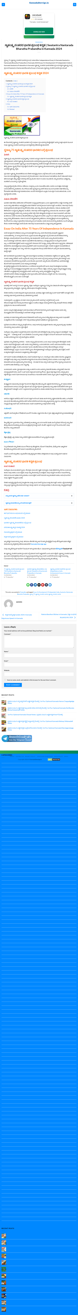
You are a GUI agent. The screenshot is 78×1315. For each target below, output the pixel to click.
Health (4, 894)
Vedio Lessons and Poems (11, 1164)
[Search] (74, 4)
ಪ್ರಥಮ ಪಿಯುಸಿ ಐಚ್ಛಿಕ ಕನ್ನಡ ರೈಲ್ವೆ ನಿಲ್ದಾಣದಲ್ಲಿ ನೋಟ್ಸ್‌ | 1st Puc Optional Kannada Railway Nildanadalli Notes (40, 722)
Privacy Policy (30, 756)
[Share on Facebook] (31, 585)
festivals (4, 886)
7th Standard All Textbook (11, 820)
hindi (3, 898)
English (4, 855)
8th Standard (6, 824)
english (4, 863)
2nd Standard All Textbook (11, 789)
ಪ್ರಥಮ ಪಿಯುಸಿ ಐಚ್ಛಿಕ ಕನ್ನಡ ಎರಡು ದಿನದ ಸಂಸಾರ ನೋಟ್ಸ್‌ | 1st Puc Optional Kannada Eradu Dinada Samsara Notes (40, 1309)
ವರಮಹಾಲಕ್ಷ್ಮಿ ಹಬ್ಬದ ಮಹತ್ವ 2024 (14, 527)
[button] (3, 4)
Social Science (6, 1133)
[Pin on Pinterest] (42, 585)
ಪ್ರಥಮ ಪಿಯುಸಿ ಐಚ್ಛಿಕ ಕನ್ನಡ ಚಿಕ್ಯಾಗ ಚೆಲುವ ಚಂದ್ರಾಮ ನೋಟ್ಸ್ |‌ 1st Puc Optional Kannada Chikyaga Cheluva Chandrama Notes (39, 1295)
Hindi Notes (6, 906)
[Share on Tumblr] (46, 585)
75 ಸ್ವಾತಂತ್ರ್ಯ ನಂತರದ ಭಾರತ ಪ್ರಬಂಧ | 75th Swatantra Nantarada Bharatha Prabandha (14, 571)
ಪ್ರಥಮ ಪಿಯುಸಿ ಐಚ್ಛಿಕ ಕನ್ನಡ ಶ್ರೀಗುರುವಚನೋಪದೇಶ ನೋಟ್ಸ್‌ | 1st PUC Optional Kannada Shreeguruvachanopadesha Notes (36, 1282)
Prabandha (39, 42)
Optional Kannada (8, 1039)
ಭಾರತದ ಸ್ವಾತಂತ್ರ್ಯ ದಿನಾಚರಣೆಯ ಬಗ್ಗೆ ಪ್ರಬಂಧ (17, 523)
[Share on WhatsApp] (28, 585)
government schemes (9, 890)
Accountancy (6, 835)
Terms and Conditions (45, 756)
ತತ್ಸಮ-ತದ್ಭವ (5, 1195)
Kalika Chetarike (7, 929)
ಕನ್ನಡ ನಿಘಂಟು (6, 1184)
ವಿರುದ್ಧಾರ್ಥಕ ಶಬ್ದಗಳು (8, 1215)
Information (6, 922)
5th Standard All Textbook (11, 804)
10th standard (6, 765)
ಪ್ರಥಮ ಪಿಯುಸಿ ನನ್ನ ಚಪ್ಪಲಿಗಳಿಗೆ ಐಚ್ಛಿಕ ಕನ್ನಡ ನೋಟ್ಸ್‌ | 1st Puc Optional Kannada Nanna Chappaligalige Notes (41, 702)
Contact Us (20, 756)
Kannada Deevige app (39, 544)
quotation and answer (9, 1109)
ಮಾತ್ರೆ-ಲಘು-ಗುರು (7, 1211)
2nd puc (4, 781)
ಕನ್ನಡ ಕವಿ (4, 1180)
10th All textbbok (8, 761)
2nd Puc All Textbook (9, 785)
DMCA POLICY (58, 756)
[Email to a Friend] (39, 585)
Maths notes (6, 1023)
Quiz (3, 1105)
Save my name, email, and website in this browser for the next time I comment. (31, 680)
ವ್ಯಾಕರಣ (4, 1219)
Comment (7, 634)
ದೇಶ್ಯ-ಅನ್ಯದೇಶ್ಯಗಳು (7, 1199)
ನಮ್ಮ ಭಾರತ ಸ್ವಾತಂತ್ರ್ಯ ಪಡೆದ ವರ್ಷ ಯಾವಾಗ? (17, 496)
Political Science (7, 1047)
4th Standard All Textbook (11, 796)
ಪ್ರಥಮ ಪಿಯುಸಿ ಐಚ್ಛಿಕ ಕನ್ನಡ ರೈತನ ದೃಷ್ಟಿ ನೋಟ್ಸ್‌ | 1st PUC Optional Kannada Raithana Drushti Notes (40, 1275)
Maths (4, 1019)
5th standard (6, 800)
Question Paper (7, 1054)
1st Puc (4, 769)
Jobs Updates (6, 925)
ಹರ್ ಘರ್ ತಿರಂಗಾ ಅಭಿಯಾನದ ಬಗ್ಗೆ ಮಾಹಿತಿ (17, 513)
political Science (7, 1043)
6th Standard (6, 808)
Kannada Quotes (7, 1008)
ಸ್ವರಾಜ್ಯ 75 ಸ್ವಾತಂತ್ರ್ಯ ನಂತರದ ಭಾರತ (39, 594)
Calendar (5, 843)
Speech (4, 1156)
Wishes (4, 1168)
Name (6, 651)
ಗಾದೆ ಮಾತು (5, 1191)
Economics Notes (8, 851)
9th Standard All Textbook (11, 832)
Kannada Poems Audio (9, 1004)
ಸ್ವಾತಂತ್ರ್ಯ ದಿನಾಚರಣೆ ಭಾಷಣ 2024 (14, 518)
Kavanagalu (6, 1011)
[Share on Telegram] (50, 585)
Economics (5, 847)
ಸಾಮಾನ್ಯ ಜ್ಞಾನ (6, 1223)
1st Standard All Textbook (11, 777)
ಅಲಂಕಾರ (5, 1172)
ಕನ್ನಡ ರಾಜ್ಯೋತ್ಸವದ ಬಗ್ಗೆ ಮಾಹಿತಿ (13, 537)
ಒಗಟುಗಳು (5, 1176)
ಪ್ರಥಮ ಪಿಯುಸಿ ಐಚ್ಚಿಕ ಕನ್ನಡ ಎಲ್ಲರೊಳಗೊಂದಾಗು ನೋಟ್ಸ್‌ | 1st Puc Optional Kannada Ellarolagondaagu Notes (41, 729)
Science (4, 1113)
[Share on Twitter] (35, 585)
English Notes (6, 871)
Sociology (5, 1148)
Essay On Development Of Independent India (46, 592)
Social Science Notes (9, 1144)
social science (6, 1141)
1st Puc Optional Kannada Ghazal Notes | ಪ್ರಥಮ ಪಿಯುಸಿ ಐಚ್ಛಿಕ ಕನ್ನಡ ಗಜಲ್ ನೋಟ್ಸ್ (35, 714)
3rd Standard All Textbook (11, 792)
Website (6, 670)
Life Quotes (6, 1015)
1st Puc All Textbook (9, 773)
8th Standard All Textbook (11, 828)
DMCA (66, 756)
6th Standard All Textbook (11, 812)
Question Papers (7, 1101)
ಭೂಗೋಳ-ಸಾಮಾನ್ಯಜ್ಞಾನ (9, 1207)
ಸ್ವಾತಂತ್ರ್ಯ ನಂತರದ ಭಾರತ (54, 594)
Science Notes (6, 1121)
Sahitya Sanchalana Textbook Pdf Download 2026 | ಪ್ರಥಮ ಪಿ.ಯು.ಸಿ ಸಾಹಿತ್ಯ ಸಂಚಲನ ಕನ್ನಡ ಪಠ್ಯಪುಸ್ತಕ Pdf (42, 1268)
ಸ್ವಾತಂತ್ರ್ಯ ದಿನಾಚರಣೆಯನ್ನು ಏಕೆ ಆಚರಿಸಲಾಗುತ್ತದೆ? (19, 503)
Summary (5, 1160)
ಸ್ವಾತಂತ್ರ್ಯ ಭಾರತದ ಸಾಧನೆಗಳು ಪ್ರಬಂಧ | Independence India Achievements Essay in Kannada (60, 571)
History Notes (6, 918)
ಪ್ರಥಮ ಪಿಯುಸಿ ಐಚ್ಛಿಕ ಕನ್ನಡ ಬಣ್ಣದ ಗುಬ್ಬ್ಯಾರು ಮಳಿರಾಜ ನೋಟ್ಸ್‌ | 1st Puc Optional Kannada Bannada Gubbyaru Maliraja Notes (39, 1289)
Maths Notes (6, 1027)
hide (15, 81)
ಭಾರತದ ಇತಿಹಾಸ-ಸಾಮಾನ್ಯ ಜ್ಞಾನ (11, 1203)
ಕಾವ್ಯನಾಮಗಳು (6, 1187)
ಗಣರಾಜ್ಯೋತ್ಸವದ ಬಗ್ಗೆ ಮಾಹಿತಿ (13, 532)
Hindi (3, 902)
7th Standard (6, 816)
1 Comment (13, 1270)
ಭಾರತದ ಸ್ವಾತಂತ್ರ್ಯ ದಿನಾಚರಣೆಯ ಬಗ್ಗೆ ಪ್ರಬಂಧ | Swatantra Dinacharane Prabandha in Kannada (37, 571)
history (4, 914)
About (12, 756)
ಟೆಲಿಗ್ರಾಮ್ (59, 549)
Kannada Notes (7, 964)
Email (6, 661)
